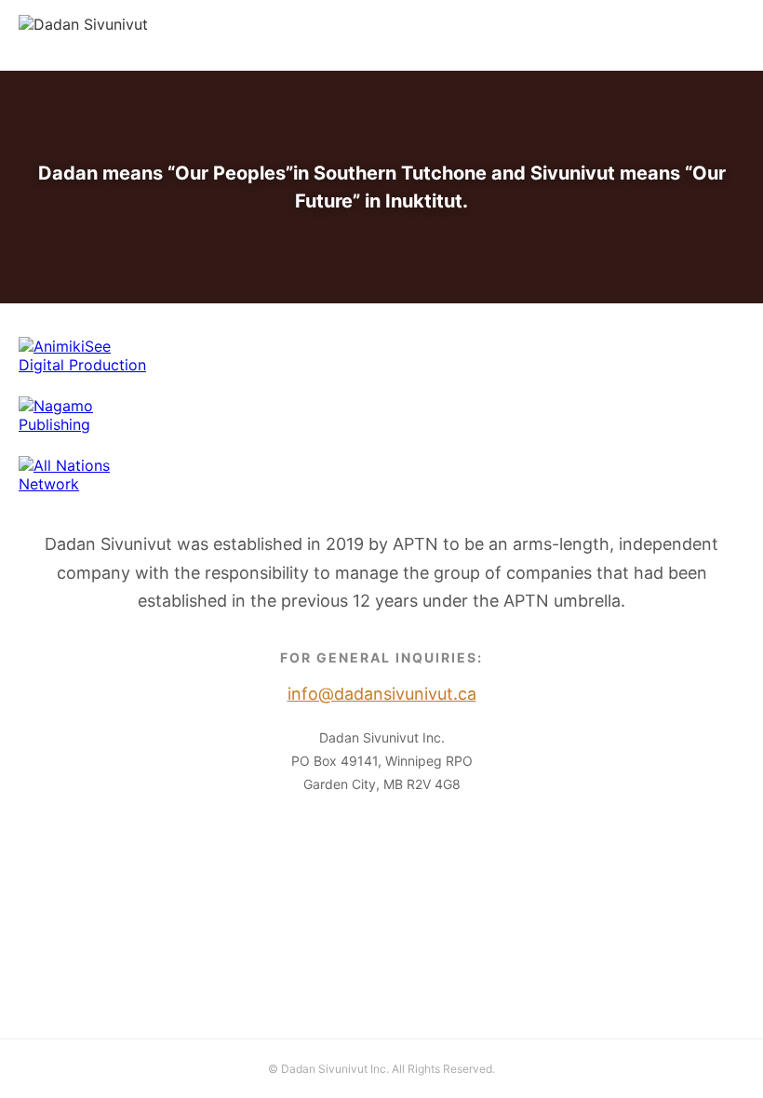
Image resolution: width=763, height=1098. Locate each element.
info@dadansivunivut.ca (660, 35)
